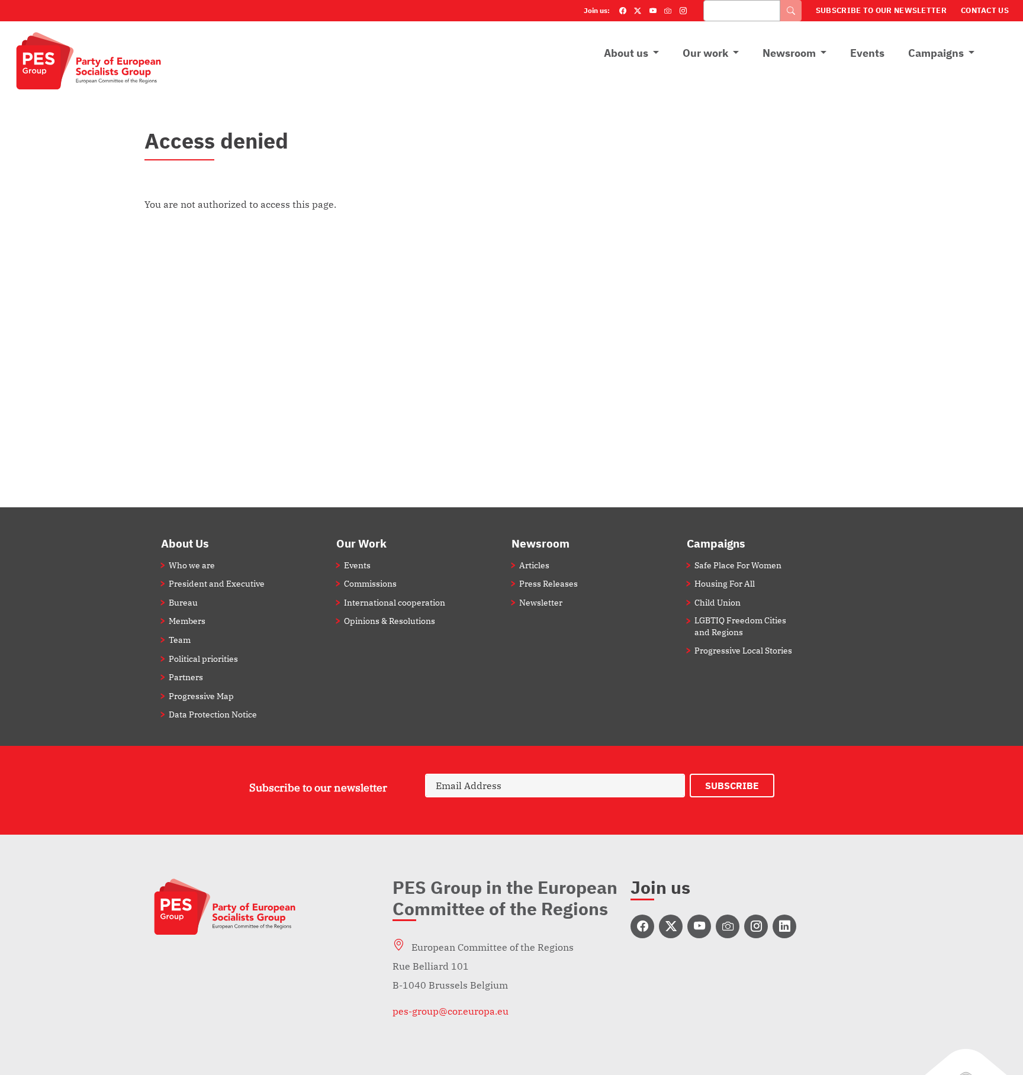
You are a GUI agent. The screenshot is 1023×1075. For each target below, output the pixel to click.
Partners (186, 677)
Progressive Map (201, 695)
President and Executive (217, 583)
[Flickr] (668, 11)
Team (180, 639)
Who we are (192, 565)
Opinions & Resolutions (389, 620)
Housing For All (724, 583)
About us (626, 53)
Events (867, 53)
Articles (534, 565)
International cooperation (394, 602)
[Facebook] (623, 11)
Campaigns (936, 53)
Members (187, 620)
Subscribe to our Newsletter (881, 10)
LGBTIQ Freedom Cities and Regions (740, 625)
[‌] (642, 926)
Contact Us (985, 10)
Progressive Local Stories (743, 650)
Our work (705, 53)
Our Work (361, 543)
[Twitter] (638, 11)
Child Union (717, 602)
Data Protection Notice (213, 714)
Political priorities (203, 658)
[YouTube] (653, 11)
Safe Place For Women (737, 565)
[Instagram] (683, 11)
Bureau (183, 602)
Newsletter (540, 602)
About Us (185, 543)
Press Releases (548, 583)
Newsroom (789, 53)
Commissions (370, 583)
